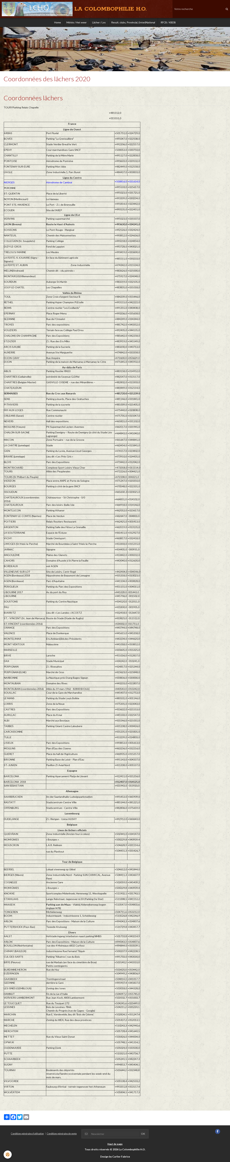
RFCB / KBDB (168, 22)
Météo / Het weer (76, 22)
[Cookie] (8, 1154)
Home (57, 22)
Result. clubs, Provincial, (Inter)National (133, 22)
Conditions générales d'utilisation (27, 1133)
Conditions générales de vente (62, 1133)
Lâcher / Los (99, 22)
